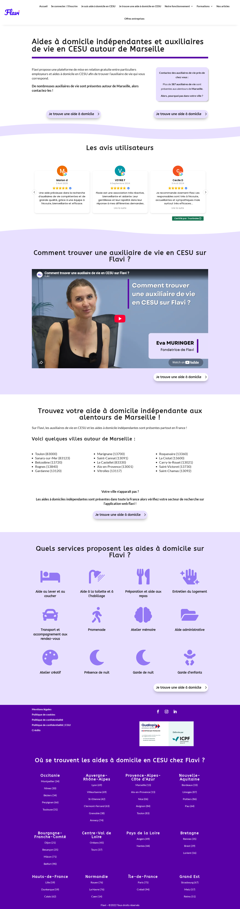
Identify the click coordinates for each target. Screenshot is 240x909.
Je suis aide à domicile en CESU (98, 6)
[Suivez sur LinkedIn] (175, 711)
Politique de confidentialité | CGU (51, 724)
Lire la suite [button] (120, 208)
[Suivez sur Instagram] (166, 711)
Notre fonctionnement (177, 6)
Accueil (43, 6)
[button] (205, 192)
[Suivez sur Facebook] (158, 711)
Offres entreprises (134, 18)
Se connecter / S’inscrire (64, 6)
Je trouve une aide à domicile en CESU (140, 6)
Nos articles (223, 6)
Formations (203, 6)
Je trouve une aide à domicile (71, 114)
